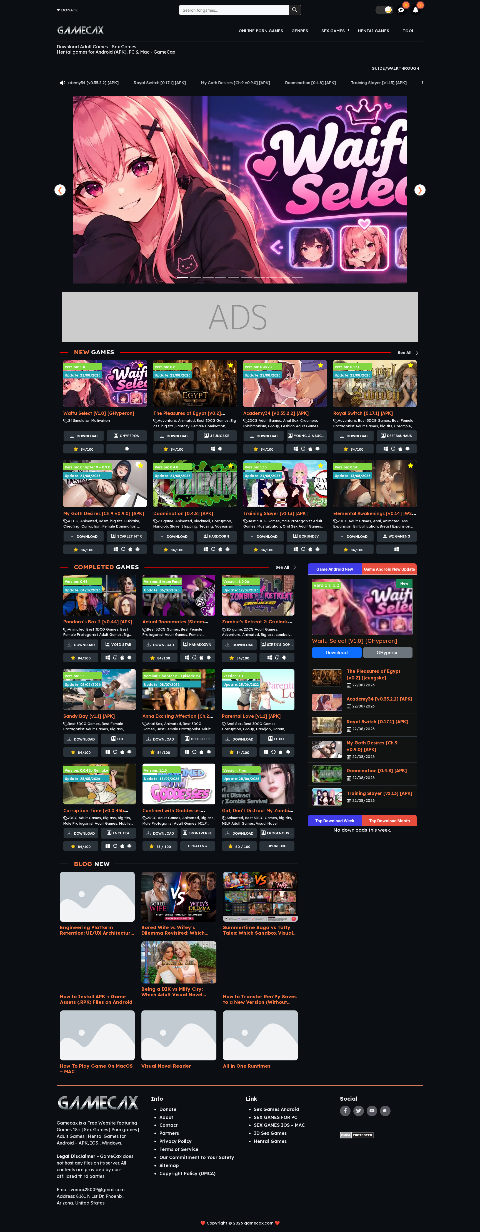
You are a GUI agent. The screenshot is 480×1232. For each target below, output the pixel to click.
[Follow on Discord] (385, 1111)
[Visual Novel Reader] (178, 1033)
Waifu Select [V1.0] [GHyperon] (98, 413)
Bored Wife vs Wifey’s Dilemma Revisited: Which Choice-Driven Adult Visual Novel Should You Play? (174, 930)
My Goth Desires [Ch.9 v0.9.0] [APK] (135, 82)
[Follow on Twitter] (358, 1111)
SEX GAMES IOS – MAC (279, 1125)
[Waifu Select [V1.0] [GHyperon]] (240, 189)
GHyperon (388, 652)
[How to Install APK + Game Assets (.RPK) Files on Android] (97, 964)
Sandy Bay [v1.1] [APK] (89, 716)
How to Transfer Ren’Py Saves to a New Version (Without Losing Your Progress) (260, 999)
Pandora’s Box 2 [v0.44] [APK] (97, 621)
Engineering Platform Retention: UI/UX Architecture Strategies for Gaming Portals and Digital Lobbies (97, 930)
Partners (169, 1133)
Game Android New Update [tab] (389, 569)
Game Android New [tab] (334, 569)
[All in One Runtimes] (260, 1033)
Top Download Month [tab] (389, 820)
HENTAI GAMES (373, 30)
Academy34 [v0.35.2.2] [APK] (276, 413)
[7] (416, 10)
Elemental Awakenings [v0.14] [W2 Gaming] (365, 82)
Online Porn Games (261, 30)
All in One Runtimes (247, 1066)
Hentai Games (270, 1141)
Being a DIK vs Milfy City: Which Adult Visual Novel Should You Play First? (172, 991)
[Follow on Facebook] (345, 1111)
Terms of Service (178, 1149)
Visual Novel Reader (166, 1066)
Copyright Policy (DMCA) (187, 1173)
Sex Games (333, 30)
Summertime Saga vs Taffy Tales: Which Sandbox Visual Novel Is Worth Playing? (258, 930)
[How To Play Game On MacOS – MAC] (97, 1033)
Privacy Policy (175, 1141)
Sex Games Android (276, 1109)
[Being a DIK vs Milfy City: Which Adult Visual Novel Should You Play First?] (178, 960)
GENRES (299, 30)
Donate (69, 9)
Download (87, 436)
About (166, 1117)
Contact (168, 1125)
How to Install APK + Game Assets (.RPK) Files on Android (96, 999)
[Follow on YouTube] (372, 1111)
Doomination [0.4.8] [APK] (210, 82)
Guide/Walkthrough (395, 68)
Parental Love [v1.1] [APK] (251, 716)
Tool (408, 30)
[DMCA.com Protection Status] (357, 1134)
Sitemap (169, 1165)
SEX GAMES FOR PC (275, 1117)
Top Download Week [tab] (334, 820)
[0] (401, 10)
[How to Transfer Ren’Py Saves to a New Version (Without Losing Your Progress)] (260, 964)
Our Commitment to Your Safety (196, 1157)
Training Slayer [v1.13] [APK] (279, 82)
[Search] (295, 10)
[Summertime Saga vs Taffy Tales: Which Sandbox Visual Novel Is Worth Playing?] (260, 895)
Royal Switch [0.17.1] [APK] (363, 413)
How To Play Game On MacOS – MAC (96, 1068)
